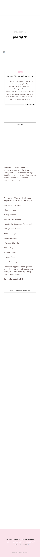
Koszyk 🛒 (26, 544)
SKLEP (17, 544)
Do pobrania (30, 542)
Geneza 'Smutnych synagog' (20, 76)
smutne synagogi (28, 539)
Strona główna (12, 539)
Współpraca (17, 542)
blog (20, 72)
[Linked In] (33, 104)
